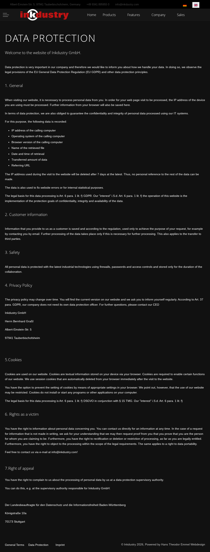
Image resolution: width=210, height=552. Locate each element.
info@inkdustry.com (127, 4)
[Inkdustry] (45, 15)
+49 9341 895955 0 (98, 4)
